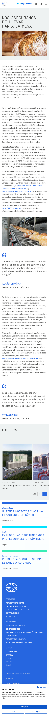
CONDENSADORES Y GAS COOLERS (17, 610)
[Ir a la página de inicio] (4, 4)
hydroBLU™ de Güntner (11, 208)
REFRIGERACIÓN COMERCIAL (16, 626)
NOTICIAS (9, 662)
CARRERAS (9, 655)
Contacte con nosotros (10, 568)
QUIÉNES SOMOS (11, 652)
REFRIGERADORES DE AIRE (15, 603)
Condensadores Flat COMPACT (15, 188)
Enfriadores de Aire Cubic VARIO (28, 185)
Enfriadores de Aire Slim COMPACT (16, 191)
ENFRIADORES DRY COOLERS (16, 606)
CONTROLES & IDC (12, 613)
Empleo (4, 544)
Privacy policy (42, 687)
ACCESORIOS (10, 616)
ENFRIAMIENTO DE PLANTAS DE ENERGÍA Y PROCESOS (24, 632)
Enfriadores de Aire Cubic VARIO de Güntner (20, 358)
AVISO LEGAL (9, 678)
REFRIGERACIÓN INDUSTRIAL (16, 639)
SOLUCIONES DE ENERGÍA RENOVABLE (19, 642)
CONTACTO (10, 658)
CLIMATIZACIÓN (11, 636)
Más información (7, 521)
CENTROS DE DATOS (13, 629)
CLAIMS (8, 665)
